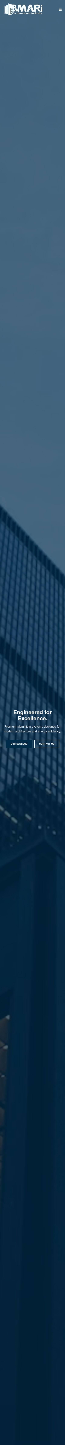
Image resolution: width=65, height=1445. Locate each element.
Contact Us (46, 743)
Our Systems (19, 743)
